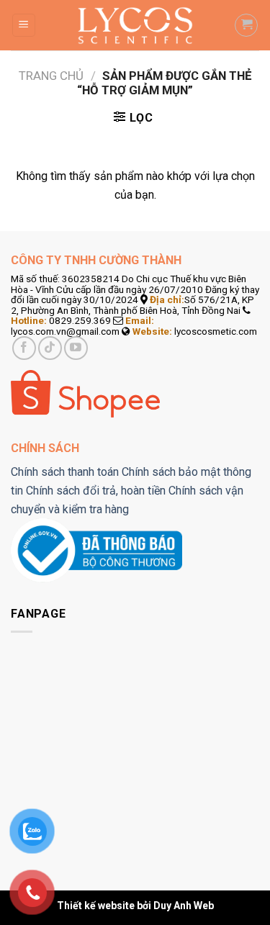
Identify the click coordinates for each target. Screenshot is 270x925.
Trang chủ (51, 75)
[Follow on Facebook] (24, 348)
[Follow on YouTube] (76, 348)
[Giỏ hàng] (246, 25)
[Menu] (24, 25)
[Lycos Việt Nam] (135, 25)
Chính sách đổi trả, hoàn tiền (96, 490)
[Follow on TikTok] (50, 348)
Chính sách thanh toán (65, 472)
